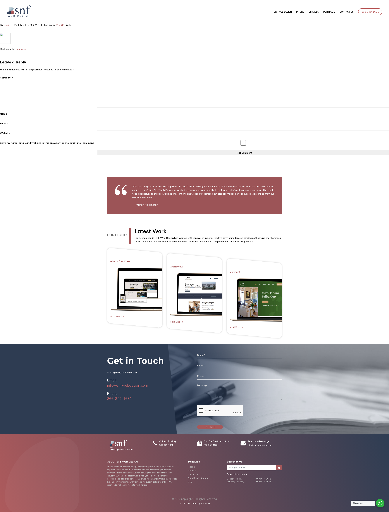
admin (7, 25)
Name (4, 113)
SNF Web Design (283, 11)
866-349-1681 (370, 11)
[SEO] (5, 38)
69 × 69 (59, 25)
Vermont (235, 271)
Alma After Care (120, 261)
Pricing (300, 11)
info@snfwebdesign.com (127, 385)
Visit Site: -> (117, 316)
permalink (21, 48)
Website (5, 133)
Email (4, 123)
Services (314, 11)
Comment (6, 77)
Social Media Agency (198, 478)
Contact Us (347, 11)
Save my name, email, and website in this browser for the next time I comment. (47, 142)
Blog (190, 482)
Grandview (176, 266)
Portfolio (329, 11)
